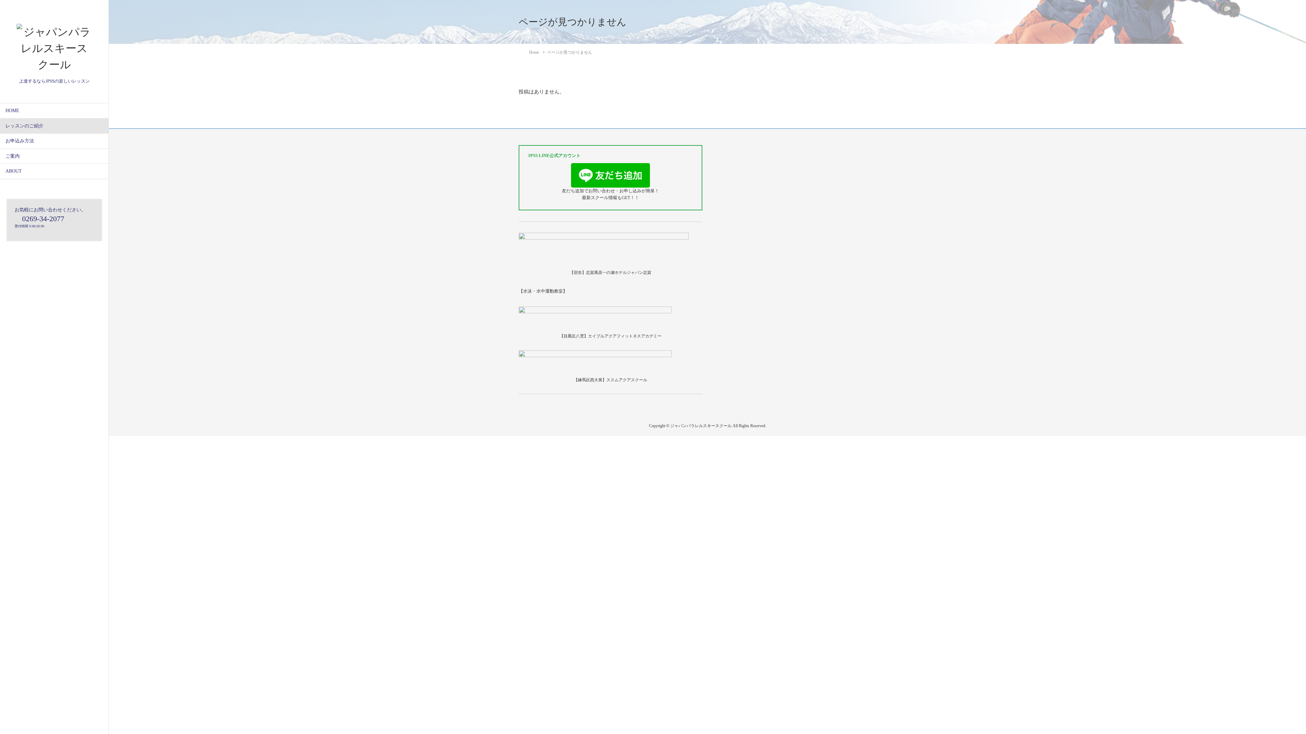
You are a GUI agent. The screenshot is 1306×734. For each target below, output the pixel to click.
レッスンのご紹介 (24, 125)
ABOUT (13, 171)
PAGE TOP (1272, 706)
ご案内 (12, 156)
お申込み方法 (19, 140)
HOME (12, 110)
